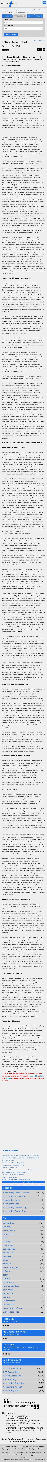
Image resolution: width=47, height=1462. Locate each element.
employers (8, 1234)
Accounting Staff (11, 1390)
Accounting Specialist (13, 1383)
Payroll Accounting (12, 1376)
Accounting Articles (15, 10)
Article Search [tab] (19, 16)
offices (6, 1271)
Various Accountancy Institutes (13, 1175)
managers (8, 1245)
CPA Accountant (11, 1372)
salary (6, 1275)
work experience (11, 1312)
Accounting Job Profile (14, 1196)
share (32, 1076)
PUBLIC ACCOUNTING (10, 1167)
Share (3, 1085)
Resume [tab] (39, 16)
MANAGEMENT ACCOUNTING (13, 1165)
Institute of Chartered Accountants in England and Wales (22, 1170)
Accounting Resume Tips (15, 1207)
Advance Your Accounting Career (13, 1163)
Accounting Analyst (12, 1387)
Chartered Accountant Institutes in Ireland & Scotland (20, 1155)
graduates (8, 1290)
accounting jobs (11, 1267)
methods (7, 1241)
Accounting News (11, 1200)
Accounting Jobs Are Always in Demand (16, 1179)
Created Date (9, 25)
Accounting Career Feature (34, 10)
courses (7, 1264)
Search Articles (10, 34)
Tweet (10, 1085)
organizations (10, 1249)
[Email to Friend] (44, 49)
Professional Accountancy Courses (14, 1172)
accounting (8, 1223)
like (36, 1076)
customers (8, 1282)
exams (6, 1297)
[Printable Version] (38, 49)
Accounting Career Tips (14, 1211)
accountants (9, 1230)
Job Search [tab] (7, 16)
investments (9, 1301)
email (8, 1078)
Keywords (8, 19)
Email (18, 1085)
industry (7, 1227)
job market (8, 1304)
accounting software (13, 1308)
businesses (8, 1253)
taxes (5, 1260)
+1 (6, 1085)
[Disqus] (23, 1119)
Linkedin (14, 1085)
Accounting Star (11, 1204)
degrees (7, 1256)
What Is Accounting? (9, 1177)
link (41, 1076)
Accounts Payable (12, 1368)
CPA (5, 1238)
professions (9, 1293)
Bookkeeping (9, 1379)
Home (4, 10)
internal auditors (11, 1286)
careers (6, 1278)
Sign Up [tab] (31, 16)
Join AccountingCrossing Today (23, 1182)
